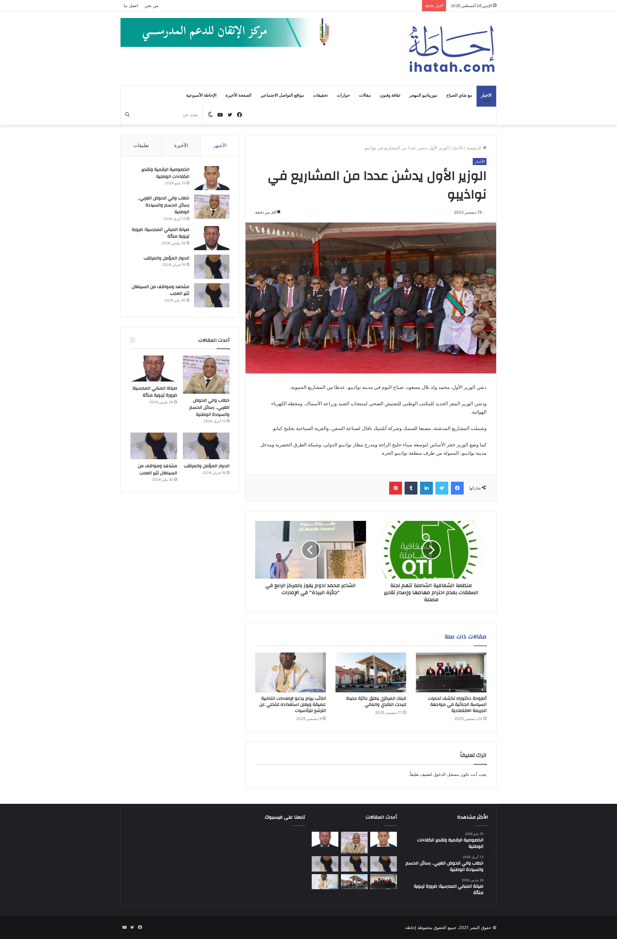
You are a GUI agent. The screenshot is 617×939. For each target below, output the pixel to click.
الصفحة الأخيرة (239, 95)
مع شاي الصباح (459, 95)
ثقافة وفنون (390, 95)
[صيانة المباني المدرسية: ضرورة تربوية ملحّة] (211, 238)
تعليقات (141, 145)
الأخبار (457, 147)
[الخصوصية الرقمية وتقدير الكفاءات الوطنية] (211, 178)
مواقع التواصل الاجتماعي (282, 95)
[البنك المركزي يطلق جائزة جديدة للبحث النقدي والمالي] (370, 672)
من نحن (151, 5)
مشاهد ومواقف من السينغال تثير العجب (160, 290)
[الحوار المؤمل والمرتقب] (211, 267)
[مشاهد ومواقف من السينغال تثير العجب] (211, 295)
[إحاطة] (451, 48)
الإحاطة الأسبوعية (201, 95)
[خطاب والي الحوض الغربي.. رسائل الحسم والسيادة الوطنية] (211, 207)
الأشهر (220, 145)
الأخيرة (181, 145)
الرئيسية (475, 147)
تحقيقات (320, 95)
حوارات (343, 95)
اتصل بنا (131, 5)
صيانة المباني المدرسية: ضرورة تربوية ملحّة (160, 233)
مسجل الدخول (446, 774)
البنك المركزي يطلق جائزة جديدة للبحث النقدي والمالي (376, 701)
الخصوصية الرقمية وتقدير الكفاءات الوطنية (165, 173)
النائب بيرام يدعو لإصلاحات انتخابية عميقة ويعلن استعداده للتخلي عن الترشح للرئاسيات (292, 704)
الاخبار (486, 95)
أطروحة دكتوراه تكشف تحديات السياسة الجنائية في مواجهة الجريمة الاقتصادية (457, 704)
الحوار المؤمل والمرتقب (166, 258)
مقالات (365, 95)
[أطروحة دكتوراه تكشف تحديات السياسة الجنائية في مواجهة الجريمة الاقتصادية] (451, 672)
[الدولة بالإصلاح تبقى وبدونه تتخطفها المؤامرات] (325, 864)
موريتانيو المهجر (423, 95)
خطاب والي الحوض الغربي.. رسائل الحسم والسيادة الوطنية (163, 205)
